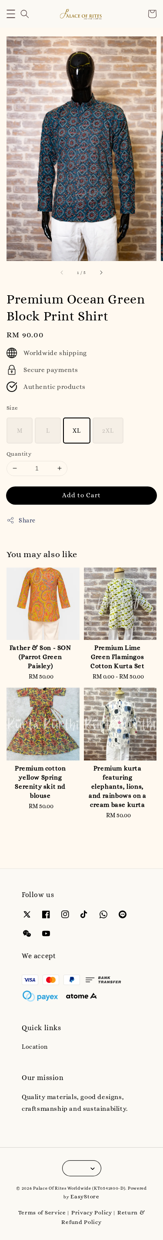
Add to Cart (81, 495)
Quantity (19, 453)
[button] (10, 13)
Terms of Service (42, 1212)
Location (35, 1046)
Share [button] (27, 520)
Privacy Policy (91, 1212)
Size (12, 408)
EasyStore (84, 1196)
